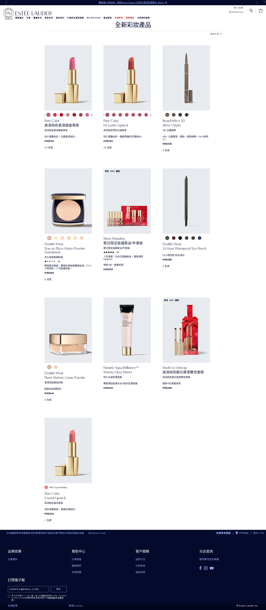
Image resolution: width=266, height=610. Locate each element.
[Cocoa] (193, 238)
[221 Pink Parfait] (127, 115)
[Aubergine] (173, 238)
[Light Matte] (49, 367)
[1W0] (56, 238)
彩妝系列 (49, 18)
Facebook (200, 568)
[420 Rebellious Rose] (139, 115)
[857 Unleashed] (87, 115)
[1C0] (49, 238)
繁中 (255, 533)
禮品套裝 (107, 18)
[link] (68, 78)
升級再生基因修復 (75, 18)
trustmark (8, 14)
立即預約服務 (143, 18)
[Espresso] (167, 238)
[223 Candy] (114, 115)
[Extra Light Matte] (62, 367)
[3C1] (81, 238)
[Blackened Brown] (186, 115)
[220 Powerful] (48, 115)
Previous (6, 2)
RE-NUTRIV (94, 18)
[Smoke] (186, 238)
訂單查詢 (140, 565)
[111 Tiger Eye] (120, 115)
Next (257, 2)
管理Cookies (76, 605)
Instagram (206, 568)
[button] (221, 34)
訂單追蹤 (76, 559)
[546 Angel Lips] (133, 115)
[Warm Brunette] (180, 115)
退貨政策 (140, 572)
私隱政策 (13, 605)
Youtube (212, 568)
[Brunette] (173, 115)
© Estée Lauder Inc (247, 605)
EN (262, 533)
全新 (28, 18)
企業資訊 (13, 559)
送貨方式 (140, 559)
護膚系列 (37, 18)
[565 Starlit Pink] (146, 115)
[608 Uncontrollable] (74, 115)
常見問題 (76, 572)
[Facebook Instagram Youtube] (226, 567)
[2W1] (62, 238)
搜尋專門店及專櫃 (209, 559)
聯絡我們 (76, 565)
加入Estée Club (236, 12)
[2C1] (75, 238)
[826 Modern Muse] (68, 115)
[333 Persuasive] (107, 115)
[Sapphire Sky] (199, 238)
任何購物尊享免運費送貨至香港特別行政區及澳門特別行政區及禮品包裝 (45, 533)
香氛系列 (60, 18)
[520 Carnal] (61, 115)
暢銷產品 (19, 18)
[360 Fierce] (81, 115)
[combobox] (215, 34)
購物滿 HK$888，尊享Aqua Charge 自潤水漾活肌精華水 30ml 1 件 (133, 2)
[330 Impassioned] (55, 115)
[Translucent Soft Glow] (56, 367)
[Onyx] (180, 238)
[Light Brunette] (167, 115)
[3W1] (69, 238)
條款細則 (52, 598)
